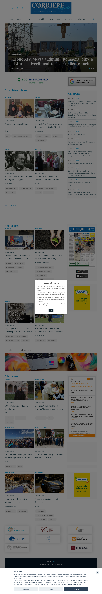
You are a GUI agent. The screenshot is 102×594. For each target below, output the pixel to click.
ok (51, 310)
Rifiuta (51, 589)
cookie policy (71, 584)
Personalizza (25, 589)
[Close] (97, 572)
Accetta (76, 589)
